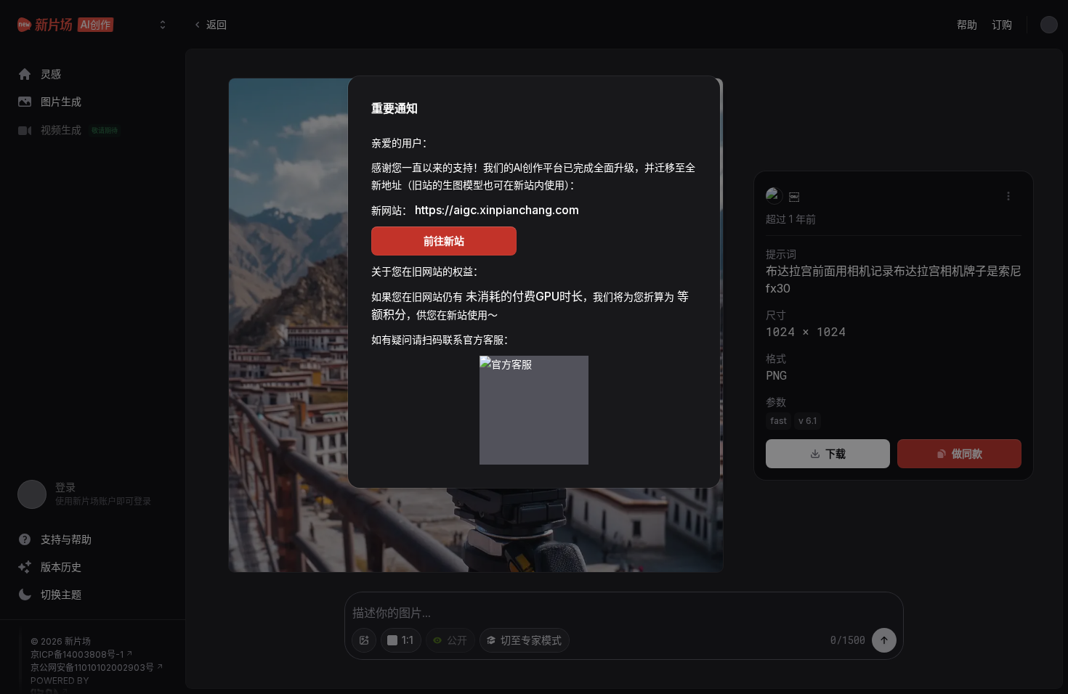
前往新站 (444, 240)
